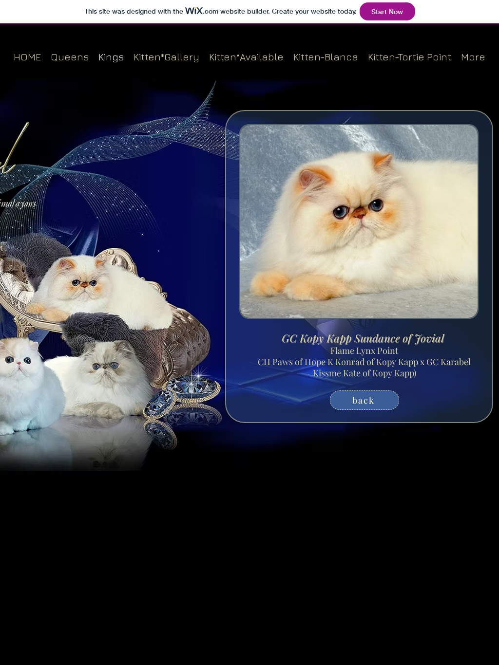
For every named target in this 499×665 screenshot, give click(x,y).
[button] (359, 221)
